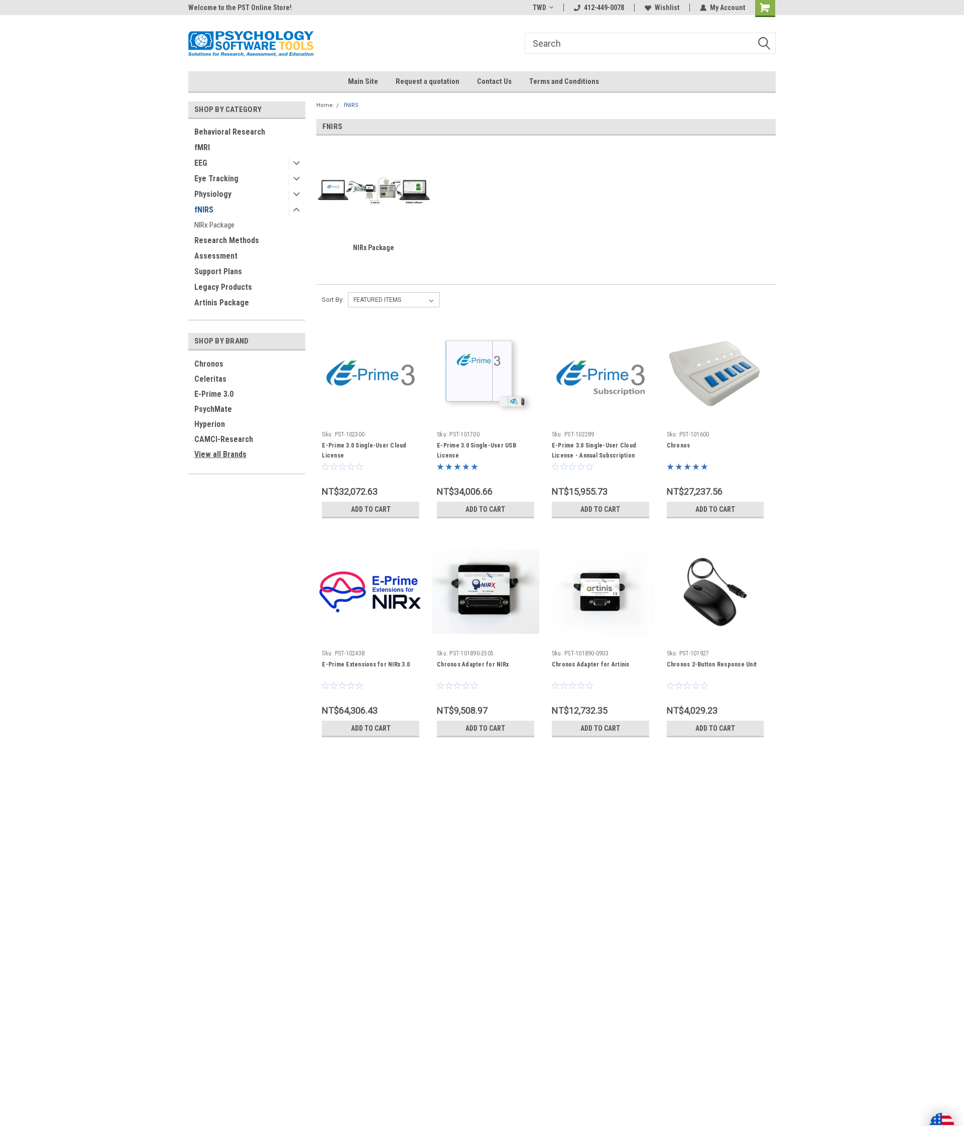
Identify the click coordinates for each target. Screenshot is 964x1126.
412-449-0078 (604, 8)
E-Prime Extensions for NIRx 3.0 (366, 664)
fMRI (202, 147)
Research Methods (226, 240)
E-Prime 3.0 (213, 394)
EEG (200, 163)
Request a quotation (427, 81)
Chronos (208, 364)
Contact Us (494, 81)
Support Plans (218, 271)
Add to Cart (371, 509)
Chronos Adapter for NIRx (473, 664)
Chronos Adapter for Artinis (591, 664)
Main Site (363, 81)
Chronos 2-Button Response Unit (712, 664)
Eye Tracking (216, 178)
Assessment (215, 256)
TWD (539, 8)
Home (324, 105)
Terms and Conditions (564, 81)
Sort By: (333, 299)
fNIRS (203, 209)
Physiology (212, 194)
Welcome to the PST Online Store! (240, 8)
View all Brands (220, 454)
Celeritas (210, 379)
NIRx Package (214, 225)
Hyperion (209, 424)
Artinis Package (221, 302)
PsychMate (213, 409)
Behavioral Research (229, 132)
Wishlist (667, 8)
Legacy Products (223, 287)
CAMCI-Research (223, 439)
